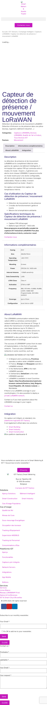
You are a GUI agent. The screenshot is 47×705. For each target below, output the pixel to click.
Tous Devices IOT (21, 138)
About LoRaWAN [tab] (12, 150)
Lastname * (4, 660)
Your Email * (5, 622)
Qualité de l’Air (7, 510)
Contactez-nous (10, 237)
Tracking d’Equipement (11, 530)
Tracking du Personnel (11, 540)
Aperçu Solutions (9, 493)
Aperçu (5, 552)
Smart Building (14, 427)
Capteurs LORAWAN (21, 133)
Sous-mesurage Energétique (13, 520)
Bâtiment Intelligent (27, 493)
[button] (23, 19)
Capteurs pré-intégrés (11, 562)
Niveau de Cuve (8, 515)
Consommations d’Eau (10, 545)
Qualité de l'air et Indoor (32, 135)
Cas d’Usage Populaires (11, 503)
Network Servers (8, 567)
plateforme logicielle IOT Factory (17, 420)
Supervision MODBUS (10, 535)
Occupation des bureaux (11, 525)
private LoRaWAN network (14, 396)
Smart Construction (16, 432)
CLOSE (5, 642)
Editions (5, 582)
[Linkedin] (14, 606)
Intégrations (6, 572)
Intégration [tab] (26, 150)
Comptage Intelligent (26, 32)
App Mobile (6, 577)
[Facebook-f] (4, 606)
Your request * (5, 675)
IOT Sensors (13, 32)
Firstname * (4, 652)
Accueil (4, 32)
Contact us (8, 406)
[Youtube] (9, 606)
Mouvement (18, 140)
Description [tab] (10, 146)
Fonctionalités (7, 557)
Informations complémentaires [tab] (30, 146)
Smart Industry (14, 429)
